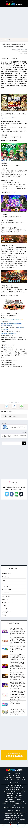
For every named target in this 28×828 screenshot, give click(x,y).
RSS (21, 496)
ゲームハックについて (14, 773)
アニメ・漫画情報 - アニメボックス (14, 787)
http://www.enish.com (9, 347)
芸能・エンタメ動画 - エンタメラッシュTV (14, 807)
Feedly (16, 496)
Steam (4, 580)
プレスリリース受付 (10, 779)
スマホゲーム (12, 411)
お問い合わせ (20, 777)
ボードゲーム (6, 596)
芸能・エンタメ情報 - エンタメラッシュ (15, 789)
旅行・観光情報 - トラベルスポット (14, 799)
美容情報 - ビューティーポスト (14, 793)
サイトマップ (21, 779)
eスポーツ (5, 599)
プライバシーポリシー (14, 775)
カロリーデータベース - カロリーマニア (15, 813)
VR (3, 583)
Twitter (7, 496)
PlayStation (5, 577)
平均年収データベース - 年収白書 (14, 815)
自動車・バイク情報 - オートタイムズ (14, 801)
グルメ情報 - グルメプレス (14, 785)
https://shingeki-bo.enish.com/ (8, 118)
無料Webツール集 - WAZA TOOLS (14, 817)
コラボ (4, 605)
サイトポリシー (10, 777)
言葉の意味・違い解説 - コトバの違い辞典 (14, 819)
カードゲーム (6, 592)
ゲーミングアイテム (7, 602)
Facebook (11, 496)
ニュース (4, 608)
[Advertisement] (14, 22)
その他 (4, 615)
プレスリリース (6, 612)
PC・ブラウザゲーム (8, 589)
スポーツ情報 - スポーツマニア (14, 795)
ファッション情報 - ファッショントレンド (14, 791)
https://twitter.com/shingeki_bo (8, 333)
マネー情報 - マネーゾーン (14, 797)
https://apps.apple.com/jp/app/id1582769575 (11, 319)
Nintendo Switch (6, 573)
